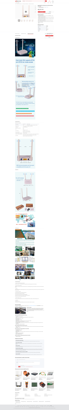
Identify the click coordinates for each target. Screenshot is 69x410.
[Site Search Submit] (46, 1)
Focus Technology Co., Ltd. (33, 407)
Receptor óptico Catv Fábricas (29, 401)
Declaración (21, 405)
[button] (53, 1)
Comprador (45, 2)
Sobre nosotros (18, 405)
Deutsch (30, 406)
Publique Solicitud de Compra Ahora (29, 366)
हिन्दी (44, 406)
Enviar (19, 366)
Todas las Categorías (17, 2)
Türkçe (47, 406)
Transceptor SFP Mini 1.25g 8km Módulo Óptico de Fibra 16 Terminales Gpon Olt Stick (50, 378)
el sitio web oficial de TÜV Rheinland (32, 305)
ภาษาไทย (46, 406)
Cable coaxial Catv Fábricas (23, 401)
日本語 (24, 406)
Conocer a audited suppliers (41, 405)
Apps (50, 2)
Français (26, 406)
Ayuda (48, 2)
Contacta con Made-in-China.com (32, 405)
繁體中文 (22, 406)
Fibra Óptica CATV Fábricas (18, 401)
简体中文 (20, 406)
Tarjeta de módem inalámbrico (47, 401)
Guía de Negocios (48, 405)
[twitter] (51, 405)
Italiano (34, 406)
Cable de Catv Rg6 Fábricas (35, 401)
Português (32, 406)
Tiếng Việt (50, 406)
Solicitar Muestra (49, 13)
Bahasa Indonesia (52, 406)
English (18, 406)
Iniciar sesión (53, 1)
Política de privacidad (28, 405)
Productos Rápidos (37, 405)
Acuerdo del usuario (24, 405)
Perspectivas (45, 405)
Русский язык (36, 406)
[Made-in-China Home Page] (18, 1)
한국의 (38, 406)
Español (28, 406)
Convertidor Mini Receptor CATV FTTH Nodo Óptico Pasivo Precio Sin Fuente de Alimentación (34, 389)
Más (15, 403)
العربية (40, 406)
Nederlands (42, 406)
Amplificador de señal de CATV (41, 401)
